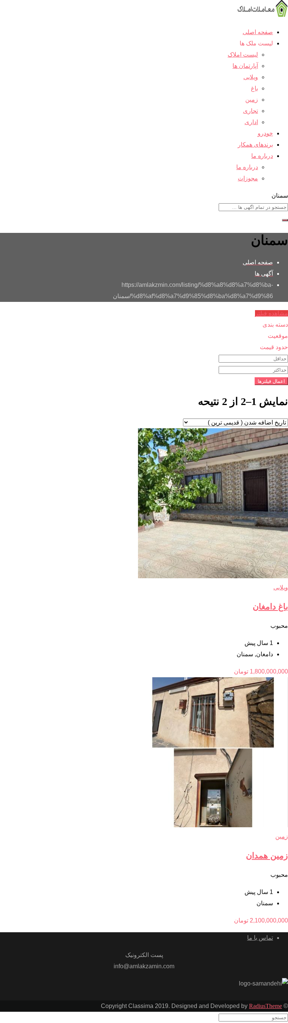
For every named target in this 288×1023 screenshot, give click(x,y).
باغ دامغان (270, 606)
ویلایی (250, 77)
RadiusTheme (265, 1006)
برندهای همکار (255, 144)
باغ (254, 88)
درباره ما (262, 156)
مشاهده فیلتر (271, 313)
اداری (251, 122)
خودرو (265, 133)
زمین (251, 99)
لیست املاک (243, 54)
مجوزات (248, 178)
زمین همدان (267, 855)
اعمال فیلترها (271, 381)
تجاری (250, 111)
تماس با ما (260, 937)
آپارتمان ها (245, 66)
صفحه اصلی (258, 32)
